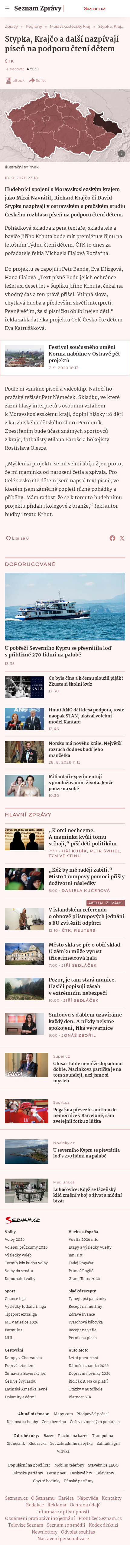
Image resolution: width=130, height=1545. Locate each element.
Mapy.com (63, 1414)
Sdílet (41, 80)
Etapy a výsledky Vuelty (90, 1247)
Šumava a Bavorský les (25, 1374)
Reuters (85, 930)
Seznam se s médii (66, 1525)
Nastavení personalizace (63, 1539)
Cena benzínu (54, 1422)
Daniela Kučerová (86, 890)
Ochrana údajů (85, 1505)
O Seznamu (43, 1498)
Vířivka (63, 1451)
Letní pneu (57, 1473)
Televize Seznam (25, 1525)
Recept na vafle (82, 1330)
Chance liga (15, 1299)
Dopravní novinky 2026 (89, 1374)
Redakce (35, 1505)
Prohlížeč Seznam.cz (100, 1518)
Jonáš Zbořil (79, 1035)
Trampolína (102, 1436)
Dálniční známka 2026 (89, 1366)
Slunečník (16, 1444)
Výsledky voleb (18, 1255)
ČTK (9, 61)
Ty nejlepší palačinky (87, 1299)
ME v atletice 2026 (21, 1322)
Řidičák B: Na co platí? (88, 1381)
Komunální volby (20, 1279)
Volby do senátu (19, 1271)
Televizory (105, 1473)
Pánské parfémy (78, 1481)
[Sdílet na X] (122, 538)
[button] (65, 125)
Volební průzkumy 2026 (26, 1247)
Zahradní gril (108, 1444)
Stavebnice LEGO (103, 1465)
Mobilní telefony (69, 1465)
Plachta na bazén (73, 1436)
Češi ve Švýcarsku (21, 1381)
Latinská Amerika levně (26, 1389)
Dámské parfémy (27, 1473)
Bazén (49, 1436)
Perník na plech (83, 1338)
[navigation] (7, 8)
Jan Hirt (76, 1255)
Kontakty (112, 1498)
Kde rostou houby (22, 1422)
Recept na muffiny (85, 1307)
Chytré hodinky (46, 1481)
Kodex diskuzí (103, 1525)
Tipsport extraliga (21, 1314)
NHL (9, 1338)
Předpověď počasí (92, 1414)
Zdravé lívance (82, 1314)
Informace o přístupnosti (63, 1512)
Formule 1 (13, 1330)
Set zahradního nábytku (71, 1444)
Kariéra (66, 1498)
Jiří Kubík (74, 851)
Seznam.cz (94, 8)
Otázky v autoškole (85, 1389)
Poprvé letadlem (19, 1366)
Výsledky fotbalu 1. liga (25, 1307)
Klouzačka (37, 1444)
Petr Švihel (105, 851)
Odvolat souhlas (78, 1532)
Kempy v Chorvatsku (23, 1358)
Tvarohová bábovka (86, 1322)
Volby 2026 (14, 1240)
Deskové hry (81, 1473)
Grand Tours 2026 (84, 1279)
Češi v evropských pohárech (95, 1422)
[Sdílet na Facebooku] (112, 538)
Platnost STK (80, 1397)
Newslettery (44, 1532)
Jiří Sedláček (79, 965)
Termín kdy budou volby (26, 1263)
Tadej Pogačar (81, 1263)
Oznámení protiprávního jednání (40, 1518)
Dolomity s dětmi (20, 1397)
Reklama (56, 1505)
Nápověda (87, 1498)
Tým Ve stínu (65, 856)
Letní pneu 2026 (83, 1358)
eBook (18, 80)
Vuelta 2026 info (83, 1240)
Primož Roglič (81, 1271)
